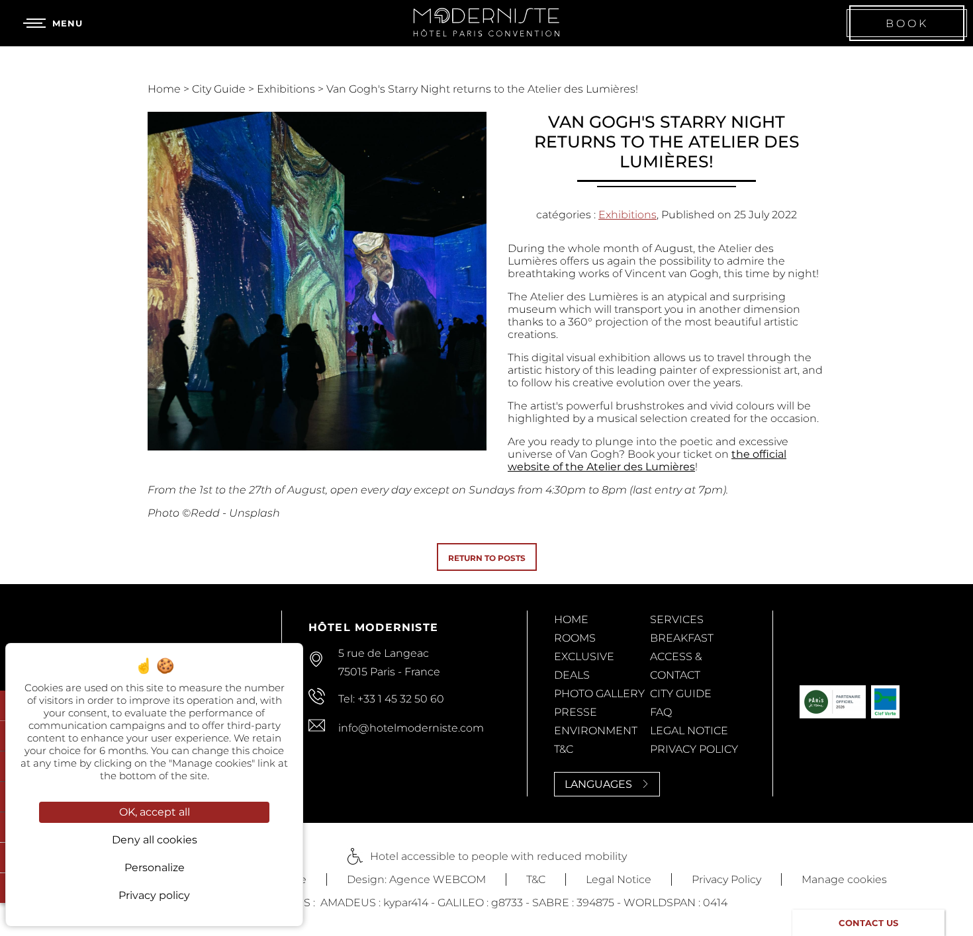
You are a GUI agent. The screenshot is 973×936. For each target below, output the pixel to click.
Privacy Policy (694, 749)
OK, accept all (154, 812)
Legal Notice (689, 730)
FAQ (661, 712)
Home (165, 89)
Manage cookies (844, 879)
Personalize (154, 867)
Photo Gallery (599, 693)
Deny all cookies (154, 839)
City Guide (220, 89)
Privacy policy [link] (154, 895)
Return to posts (487, 558)
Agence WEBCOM (437, 879)
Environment (595, 730)
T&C (563, 749)
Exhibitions (287, 89)
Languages (598, 784)
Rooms (575, 638)
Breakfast (682, 638)
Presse (575, 712)
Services (677, 619)
